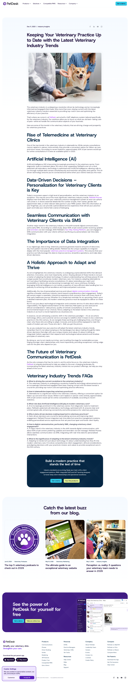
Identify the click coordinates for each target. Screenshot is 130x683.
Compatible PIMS (49, 4)
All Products (45, 657)
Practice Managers (69, 647)
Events (87, 652)
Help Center (67, 659)
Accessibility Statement (57, 677)
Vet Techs (67, 652)
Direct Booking (46, 650)
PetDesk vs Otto (112, 647)
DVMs (65, 645)
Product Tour (46, 660)
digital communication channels (85, 291)
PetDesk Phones (95, 197)
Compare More (111, 652)
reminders (34, 230)
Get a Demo (45, 665)
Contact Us (88, 655)
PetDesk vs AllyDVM (113, 645)
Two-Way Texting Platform (75, 230)
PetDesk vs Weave (113, 650)
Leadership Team (90, 647)
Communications (47, 645)
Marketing (45, 655)
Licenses (88, 657)
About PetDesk (90, 645)
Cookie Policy (89, 660)
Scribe (44, 652)
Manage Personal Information (41, 677)
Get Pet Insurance (112, 662)
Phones (44, 647)
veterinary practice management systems (67, 251)
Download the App (113, 659)
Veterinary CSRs (69, 650)
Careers (87, 650)
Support (66, 667)
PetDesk (52, 117)
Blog (65, 665)
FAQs (65, 662)
